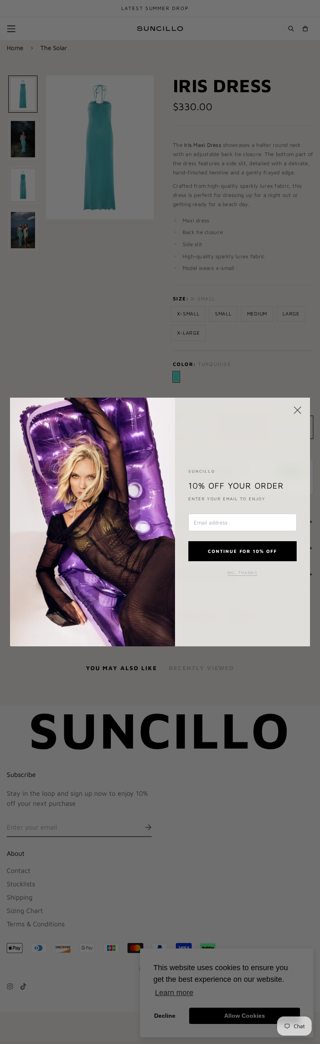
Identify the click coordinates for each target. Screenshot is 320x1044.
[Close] (297, 410)
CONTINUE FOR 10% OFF (243, 551)
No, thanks (243, 572)
